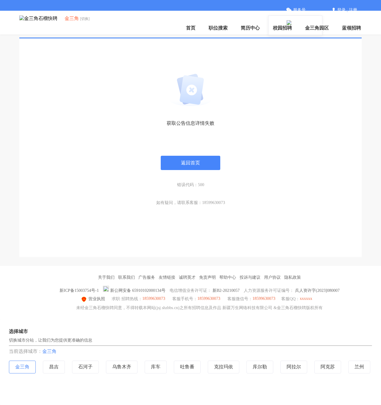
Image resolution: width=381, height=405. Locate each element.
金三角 (49, 351)
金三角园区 (317, 27)
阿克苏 (328, 366)
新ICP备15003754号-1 (79, 290)
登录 (341, 10)
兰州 (359, 366)
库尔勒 (260, 366)
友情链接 (167, 277)
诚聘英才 (187, 277)
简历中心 (250, 27)
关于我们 (106, 277)
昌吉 (54, 366)
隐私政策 (292, 277)
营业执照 (96, 299)
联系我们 (126, 277)
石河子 (85, 366)
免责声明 (207, 277)
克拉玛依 (223, 366)
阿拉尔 (294, 366)
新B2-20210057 (226, 290)
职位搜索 (218, 27)
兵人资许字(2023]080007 (317, 290)
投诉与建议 (250, 277)
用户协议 (272, 277)
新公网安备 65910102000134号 (137, 290)
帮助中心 (227, 277)
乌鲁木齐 (121, 366)
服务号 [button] (299, 10)
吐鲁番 (187, 366)
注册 (353, 10)
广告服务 (146, 277)
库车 (155, 366)
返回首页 (190, 162)
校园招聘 (282, 27)
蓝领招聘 (351, 27)
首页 (191, 27)
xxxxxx (306, 298)
